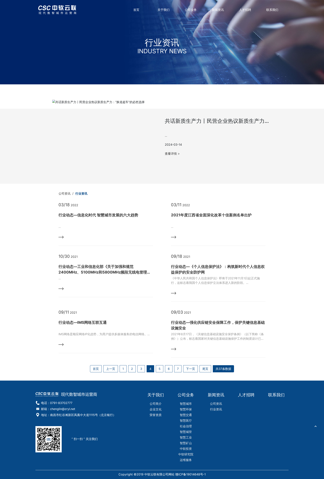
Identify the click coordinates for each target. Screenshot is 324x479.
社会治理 (186, 426)
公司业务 (191, 10)
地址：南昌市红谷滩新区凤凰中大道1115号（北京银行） (78, 415)
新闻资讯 (218, 10)
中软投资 (186, 449)
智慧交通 (186, 415)
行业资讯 (81, 193)
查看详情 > (172, 153)
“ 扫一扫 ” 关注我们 (85, 439)
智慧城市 (186, 404)
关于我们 (164, 10)
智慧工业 (186, 437)
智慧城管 (186, 432)
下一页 (190, 369)
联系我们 (272, 10)
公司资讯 (64, 193)
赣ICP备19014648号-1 (190, 474)
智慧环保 (186, 409)
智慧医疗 (186, 420)
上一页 (110, 369)
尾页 (205, 369)
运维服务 (186, 460)
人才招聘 (245, 10)
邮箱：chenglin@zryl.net (58, 409)
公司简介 (156, 404)
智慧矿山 (186, 443)
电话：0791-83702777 (56, 403)
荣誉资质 (156, 415)
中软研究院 (185, 454)
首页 (136, 10)
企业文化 (156, 409)
